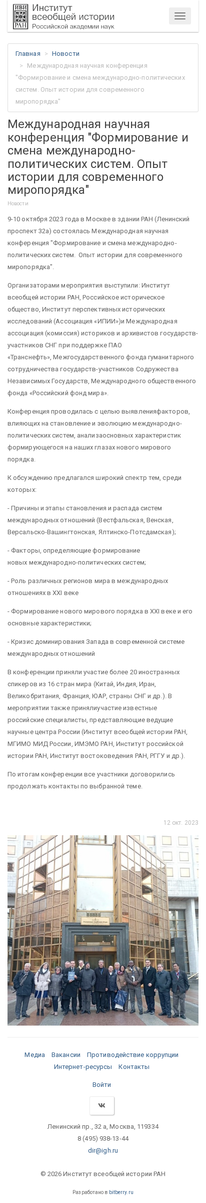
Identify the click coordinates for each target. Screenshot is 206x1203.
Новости (66, 53)
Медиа (34, 1054)
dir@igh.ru (103, 1150)
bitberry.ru (121, 1192)
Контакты (134, 1066)
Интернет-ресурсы (83, 1066)
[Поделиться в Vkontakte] (102, 1105)
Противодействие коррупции (133, 1054)
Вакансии (66, 1054)
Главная (28, 53)
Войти (102, 1084)
